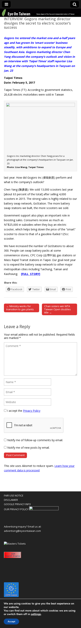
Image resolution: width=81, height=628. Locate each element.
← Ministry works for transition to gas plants (20, 307)
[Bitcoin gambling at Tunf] (44, 509)
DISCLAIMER (11, 500)
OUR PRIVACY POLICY (16, 509)
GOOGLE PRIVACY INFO (17, 504)
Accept (11, 621)
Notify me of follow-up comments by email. (35, 440)
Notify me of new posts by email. (28, 447)
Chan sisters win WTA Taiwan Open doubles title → (57, 309)
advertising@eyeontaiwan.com (22, 531)
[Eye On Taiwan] (40, 13)
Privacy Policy (31, 411)
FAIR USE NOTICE (13, 495)
